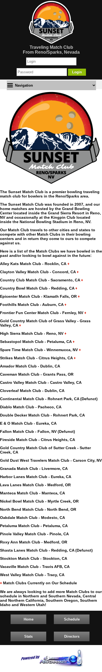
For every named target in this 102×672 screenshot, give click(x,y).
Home (28, 619)
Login (77, 72)
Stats (28, 636)
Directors (71, 636)
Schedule (72, 619)
